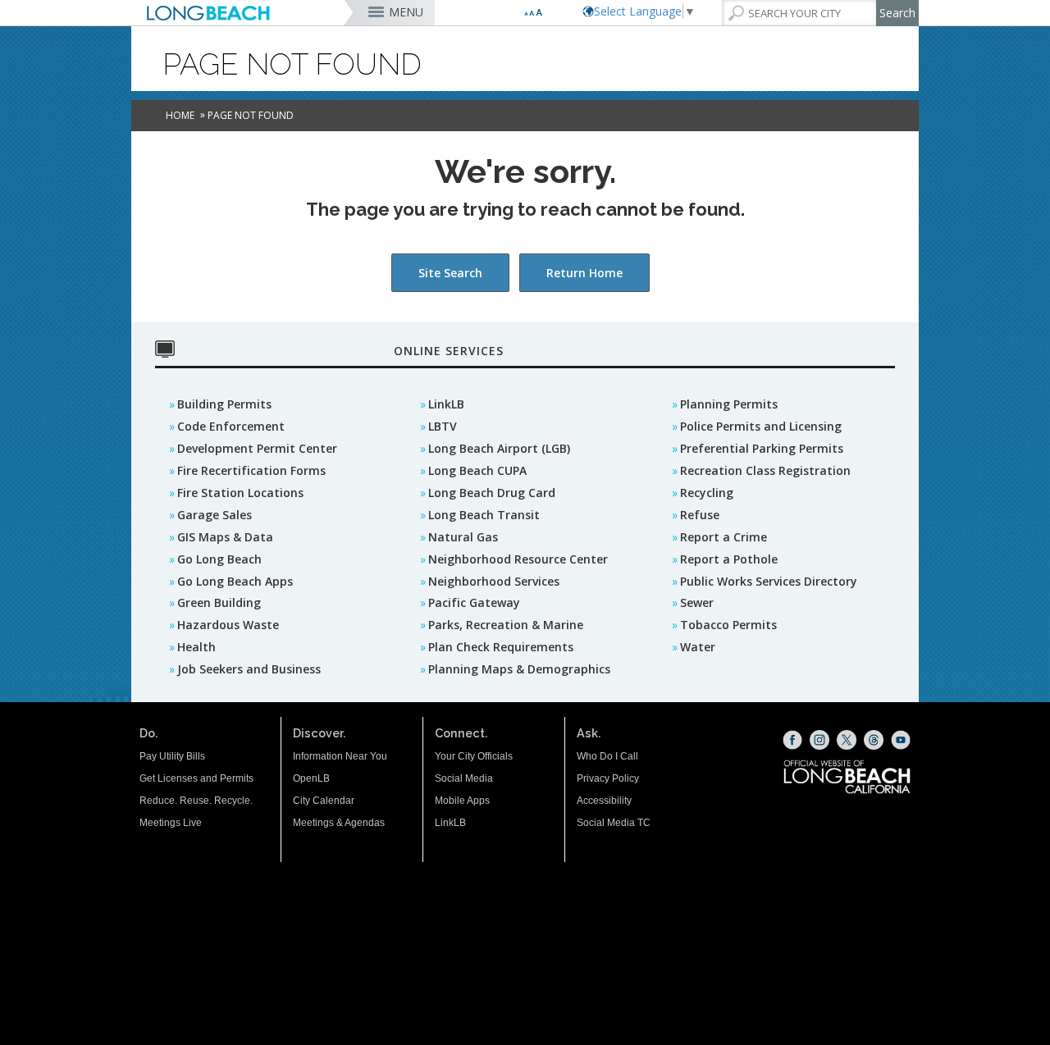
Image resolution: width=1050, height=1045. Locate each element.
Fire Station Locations (240, 492)
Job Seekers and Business (249, 669)
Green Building (219, 602)
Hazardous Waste (228, 624)
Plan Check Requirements (500, 647)
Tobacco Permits (728, 624)
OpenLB (311, 778)
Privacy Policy (608, 778)
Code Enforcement (231, 426)
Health (196, 647)
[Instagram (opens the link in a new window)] (819, 740)
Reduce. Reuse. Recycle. (196, 800)
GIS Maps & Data (225, 537)
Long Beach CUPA (477, 470)
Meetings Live (170, 822)
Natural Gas (463, 537)
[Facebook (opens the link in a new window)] (792, 740)
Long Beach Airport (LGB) (499, 448)
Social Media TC (614, 822)
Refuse (699, 514)
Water (697, 647)
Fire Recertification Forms (251, 470)
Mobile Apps (462, 800)
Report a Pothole (729, 559)
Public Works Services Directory (768, 581)
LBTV (442, 426)
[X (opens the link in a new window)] (846, 740)
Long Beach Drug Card (491, 492)
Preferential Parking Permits (761, 448)
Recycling (706, 492)
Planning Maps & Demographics (519, 669)
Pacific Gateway (474, 602)
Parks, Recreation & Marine (505, 624)
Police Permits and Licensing (761, 426)
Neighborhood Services (493, 581)
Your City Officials (474, 756)
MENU (406, 12)
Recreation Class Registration (765, 470)
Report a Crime (723, 537)
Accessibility (604, 800)
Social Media (464, 778)
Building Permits (224, 404)
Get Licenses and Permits (196, 778)
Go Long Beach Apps (235, 581)
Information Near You (340, 756)
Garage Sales (214, 514)
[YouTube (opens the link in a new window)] (901, 740)
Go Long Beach (219, 559)
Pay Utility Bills (172, 756)
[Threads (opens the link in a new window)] (873, 740)
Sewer (697, 602)
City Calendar (323, 800)
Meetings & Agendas (339, 822)
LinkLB (446, 404)
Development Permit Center (257, 448)
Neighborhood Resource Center (518, 559)
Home (180, 115)
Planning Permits (729, 404)
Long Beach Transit (484, 514)
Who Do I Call (607, 756)
